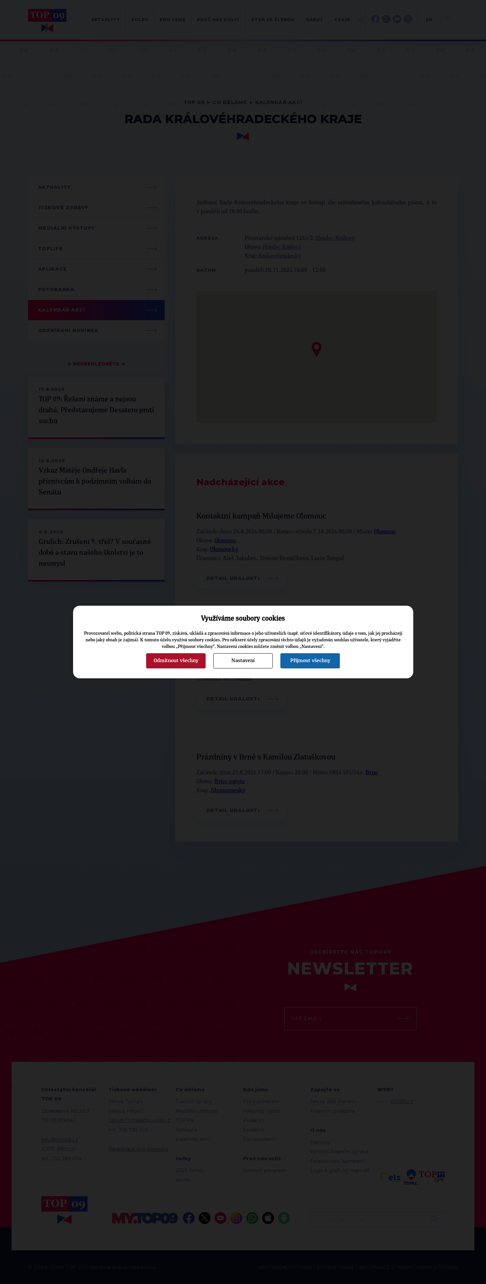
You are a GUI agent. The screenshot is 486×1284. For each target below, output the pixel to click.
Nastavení (243, 660)
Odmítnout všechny (176, 660)
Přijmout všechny (310, 660)
